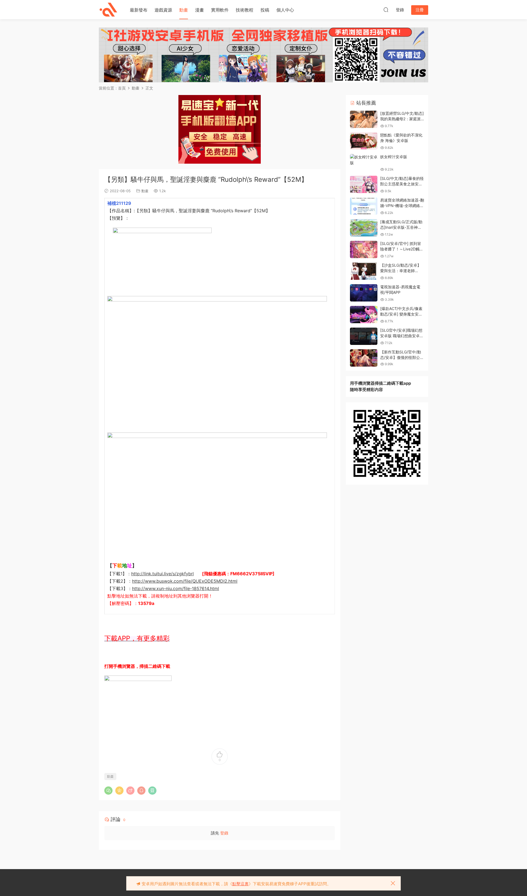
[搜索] (386, 9)
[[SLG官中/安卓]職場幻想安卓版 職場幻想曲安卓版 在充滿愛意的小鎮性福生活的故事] (363, 336)
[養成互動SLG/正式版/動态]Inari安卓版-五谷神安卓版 (401, 227)
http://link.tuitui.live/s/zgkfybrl (162, 573)
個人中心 (285, 10)
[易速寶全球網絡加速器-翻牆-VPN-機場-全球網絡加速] (363, 206)
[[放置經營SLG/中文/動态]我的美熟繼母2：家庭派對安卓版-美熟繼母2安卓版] (363, 119)
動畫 (183, 10)
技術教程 (244, 10)
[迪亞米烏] (108, 9)
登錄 (224, 833)
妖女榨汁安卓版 (393, 156)
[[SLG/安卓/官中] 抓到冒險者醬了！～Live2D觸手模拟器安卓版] (363, 249)
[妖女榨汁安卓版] (363, 160)
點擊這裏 (240, 883)
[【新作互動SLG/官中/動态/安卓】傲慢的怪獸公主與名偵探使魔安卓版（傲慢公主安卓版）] (363, 358)
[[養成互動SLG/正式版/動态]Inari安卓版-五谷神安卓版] (363, 227)
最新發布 (138, 10)
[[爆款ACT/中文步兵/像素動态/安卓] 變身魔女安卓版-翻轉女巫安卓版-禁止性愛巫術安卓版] (363, 314)
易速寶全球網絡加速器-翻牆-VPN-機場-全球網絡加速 (402, 205)
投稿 (264, 10)
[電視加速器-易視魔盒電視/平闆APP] (363, 293)
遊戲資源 (163, 10)
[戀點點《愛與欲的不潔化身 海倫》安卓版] (363, 141)
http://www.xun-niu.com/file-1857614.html (175, 588)
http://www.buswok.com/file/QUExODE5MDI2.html (184, 581)
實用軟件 (220, 10)
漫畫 (199, 10)
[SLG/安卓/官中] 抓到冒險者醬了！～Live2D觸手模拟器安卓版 (401, 248)
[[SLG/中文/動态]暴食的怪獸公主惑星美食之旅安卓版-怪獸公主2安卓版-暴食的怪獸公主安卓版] (363, 184)
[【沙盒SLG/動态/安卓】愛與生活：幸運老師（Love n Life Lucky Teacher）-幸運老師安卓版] (363, 271)
